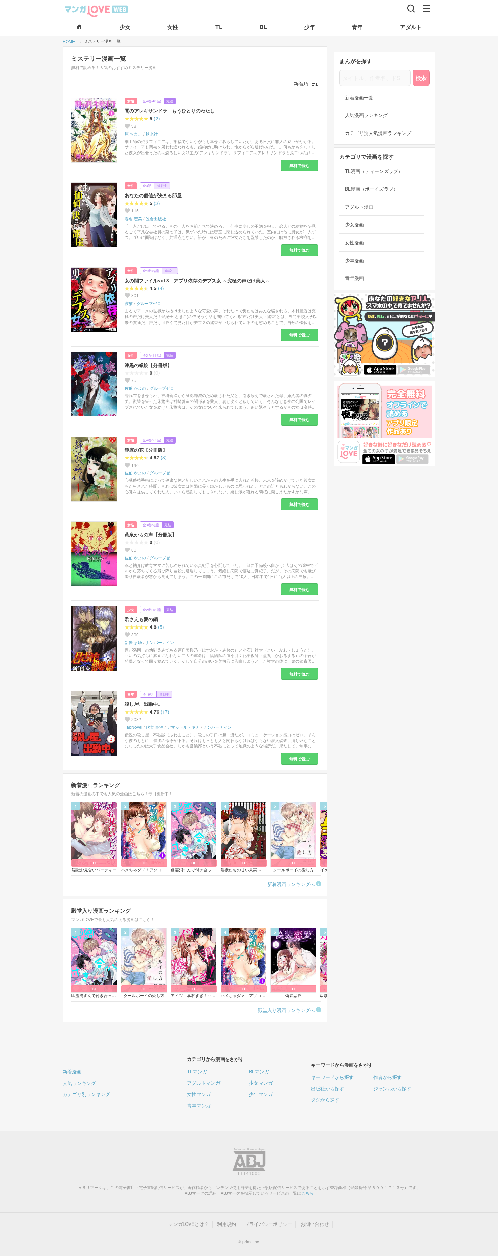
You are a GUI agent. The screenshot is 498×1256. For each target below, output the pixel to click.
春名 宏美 (133, 219)
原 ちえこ (133, 134)
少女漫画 (354, 224)
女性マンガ (199, 1094)
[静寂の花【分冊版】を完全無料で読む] (95, 469)
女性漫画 (354, 242)
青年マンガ (199, 1105)
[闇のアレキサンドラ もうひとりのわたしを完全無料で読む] (95, 130)
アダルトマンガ (203, 1082)
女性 (130, 101)
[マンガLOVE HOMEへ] (79, 27)
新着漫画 (72, 1071)
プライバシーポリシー (268, 1224)
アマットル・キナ (183, 727)
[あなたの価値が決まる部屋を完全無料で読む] (95, 214)
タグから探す (325, 1099)
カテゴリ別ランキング (86, 1094)
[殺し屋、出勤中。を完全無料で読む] (95, 723)
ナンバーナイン (160, 642)
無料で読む (299, 165)
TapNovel (133, 727)
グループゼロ (149, 303)
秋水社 (152, 134)
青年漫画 (354, 278)
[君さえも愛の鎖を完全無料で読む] (95, 638)
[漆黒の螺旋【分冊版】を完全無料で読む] (95, 384)
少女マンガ (261, 1082)
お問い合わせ (314, 1224)
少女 (130, 609)
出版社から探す (327, 1088)
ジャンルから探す (392, 1088)
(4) (161, 288)
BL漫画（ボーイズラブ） (371, 189)
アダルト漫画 (359, 207)
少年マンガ (261, 1094)
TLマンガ (197, 1071)
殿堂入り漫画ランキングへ (286, 1010)
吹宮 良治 (154, 727)
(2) (157, 118)
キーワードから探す (332, 1077)
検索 (421, 78)
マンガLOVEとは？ (188, 1224)
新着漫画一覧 (359, 97)
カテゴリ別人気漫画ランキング (378, 133)
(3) (164, 457)
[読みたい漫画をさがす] (411, 8)
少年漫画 (354, 260)
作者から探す (387, 1077)
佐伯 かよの (135, 388)
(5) (161, 627)
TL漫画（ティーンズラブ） (374, 171)
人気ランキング (79, 1082)
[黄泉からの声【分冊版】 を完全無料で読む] (95, 553)
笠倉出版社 (156, 219)
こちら (307, 1193)
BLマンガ (259, 1071)
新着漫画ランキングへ (291, 884)
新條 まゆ (133, 642)
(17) (165, 711)
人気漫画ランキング (366, 115)
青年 (130, 694)
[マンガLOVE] (96, 10)
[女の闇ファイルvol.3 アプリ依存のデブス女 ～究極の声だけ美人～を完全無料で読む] (95, 299)
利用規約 (226, 1224)
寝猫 (129, 303)
